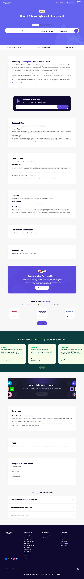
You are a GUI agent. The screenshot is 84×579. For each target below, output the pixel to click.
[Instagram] (14, 559)
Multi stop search (27, 553)
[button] (56, 3)
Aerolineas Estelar (57, 424)
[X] (9, 559)
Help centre (45, 537)
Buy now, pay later (27, 537)
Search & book (27, 551)
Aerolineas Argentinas (41, 424)
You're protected (27, 543)
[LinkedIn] (16, 559)
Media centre (64, 541)
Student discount (27, 557)
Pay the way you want (28, 541)
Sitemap (17, 568)
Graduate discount (28, 558)
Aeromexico (33, 424)
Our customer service (28, 545)
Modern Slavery (64, 545)
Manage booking (70, 2)
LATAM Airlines (66, 424)
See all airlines (41, 323)
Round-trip (35, 25)
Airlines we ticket (27, 536)
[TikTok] (11, 559)
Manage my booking (47, 536)
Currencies (26, 555)
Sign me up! (62, 107)
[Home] (7, 3)
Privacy (6, 568)
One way (42, 25)
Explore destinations (41, 287)
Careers (62, 543)
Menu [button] (79, 2)
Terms (12, 568)
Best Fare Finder (27, 549)
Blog (62, 539)
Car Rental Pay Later (28, 539)
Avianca (51, 424)
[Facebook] (6, 559)
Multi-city (49, 25)
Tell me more (41, 393)
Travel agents (26, 547)
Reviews (62, 537)
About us (63, 536)
